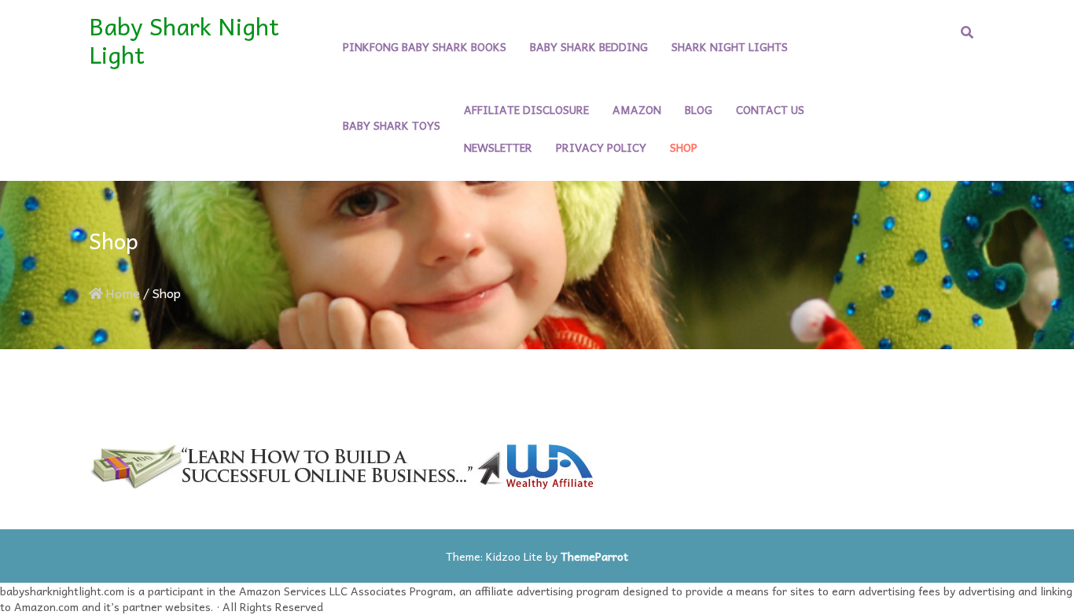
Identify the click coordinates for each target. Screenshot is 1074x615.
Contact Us (770, 109)
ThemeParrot (594, 556)
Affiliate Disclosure (526, 109)
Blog (698, 109)
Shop (683, 147)
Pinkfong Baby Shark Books (424, 46)
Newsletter (498, 147)
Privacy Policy (601, 147)
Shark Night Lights (729, 46)
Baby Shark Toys (391, 125)
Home (122, 292)
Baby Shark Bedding (589, 46)
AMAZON (636, 109)
